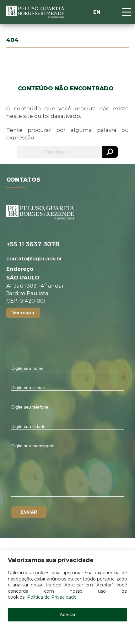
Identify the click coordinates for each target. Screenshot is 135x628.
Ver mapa (23, 312)
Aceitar (68, 614)
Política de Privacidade (52, 597)
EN (96, 12)
